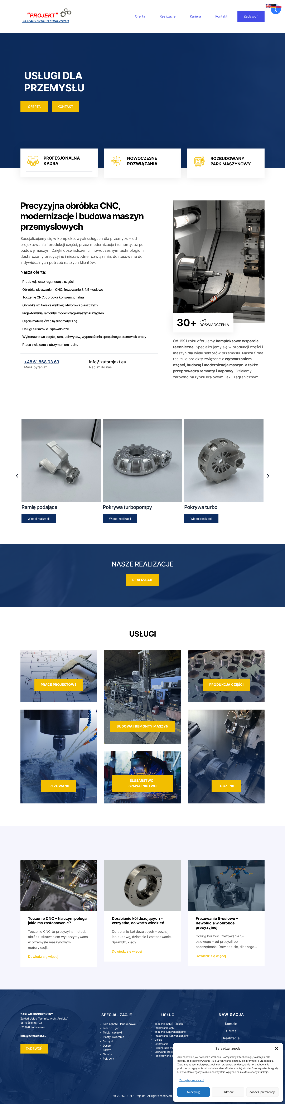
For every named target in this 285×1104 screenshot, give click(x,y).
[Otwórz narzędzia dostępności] (276, 9)
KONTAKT (65, 106)
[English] (268, 6)
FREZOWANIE (59, 786)
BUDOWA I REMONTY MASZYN (142, 726)
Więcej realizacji (38, 518)
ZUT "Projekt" (136, 1096)
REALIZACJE (142, 580)
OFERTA (34, 106)
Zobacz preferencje (262, 1092)
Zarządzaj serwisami (191, 1080)
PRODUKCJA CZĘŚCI (226, 684)
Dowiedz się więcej (43, 956)
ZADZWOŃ (34, 1048)
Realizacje (167, 16)
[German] (273, 6)
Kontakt (221, 16)
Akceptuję (193, 1092)
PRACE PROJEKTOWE (59, 684)
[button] (277, 1048)
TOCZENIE (226, 786)
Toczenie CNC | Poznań (169, 1023)
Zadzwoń (251, 16)
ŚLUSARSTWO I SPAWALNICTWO (143, 783)
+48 (28, 361)
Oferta (140, 16)
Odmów (228, 1092)
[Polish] (279, 6)
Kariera (195, 16)
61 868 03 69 (46, 361)
